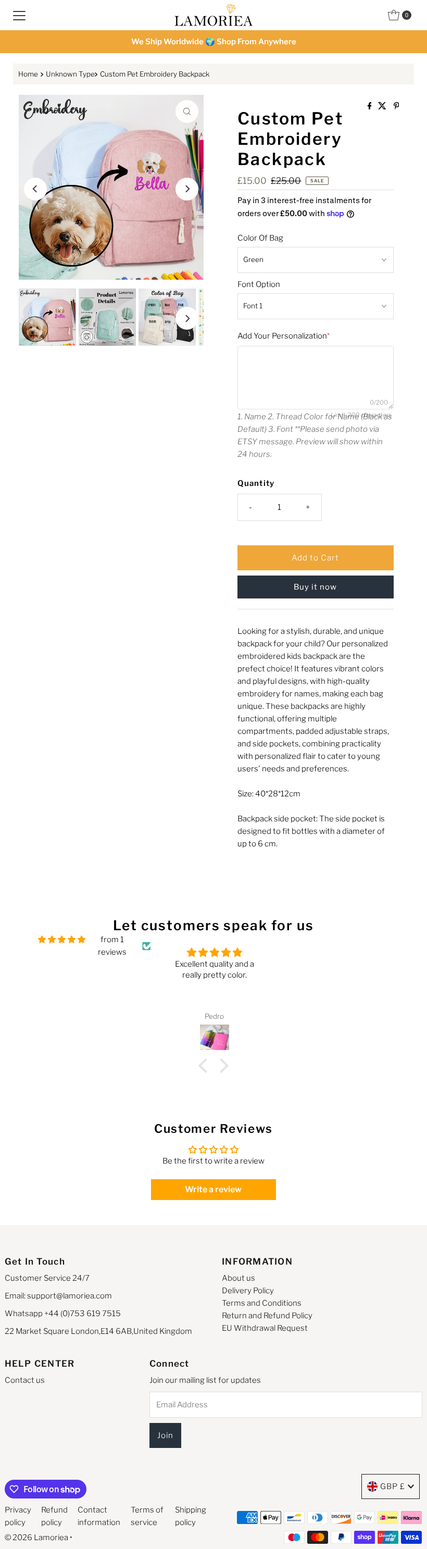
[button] (205, 1065)
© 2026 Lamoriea (36, 1537)
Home (28, 74)
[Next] (186, 189)
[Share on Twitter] (383, 106)
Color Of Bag (260, 238)
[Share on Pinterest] (396, 106)
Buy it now (315, 587)
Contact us (25, 1380)
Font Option (258, 284)
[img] (61, 939)
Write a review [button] (213, 1189)
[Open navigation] (19, 15)
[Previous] (35, 189)
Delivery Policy (248, 1290)
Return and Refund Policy (267, 1315)
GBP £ (392, 1486)
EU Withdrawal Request (265, 1328)
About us (238, 1278)
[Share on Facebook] (370, 106)
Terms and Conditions (262, 1303)
